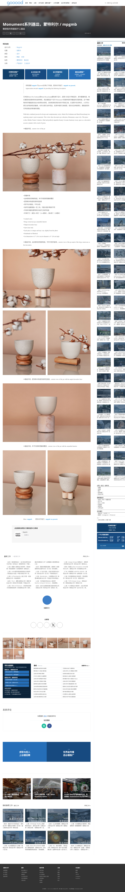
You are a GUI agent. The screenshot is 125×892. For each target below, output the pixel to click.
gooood (15, 2)
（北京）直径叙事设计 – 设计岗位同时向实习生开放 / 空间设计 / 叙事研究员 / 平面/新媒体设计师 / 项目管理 (18, 563)
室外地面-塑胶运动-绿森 (68, 691)
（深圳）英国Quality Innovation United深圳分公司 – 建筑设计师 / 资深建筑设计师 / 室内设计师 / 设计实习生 (75, 568)
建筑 (59, 872)
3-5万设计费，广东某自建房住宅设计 (13, 694)
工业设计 (27, 63)
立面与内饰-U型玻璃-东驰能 (40, 681)
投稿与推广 (48, 3)
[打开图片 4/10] (41, 643)
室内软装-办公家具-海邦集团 (69, 676)
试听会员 (74, 3)
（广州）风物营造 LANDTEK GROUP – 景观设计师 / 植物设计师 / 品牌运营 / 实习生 (75, 572)
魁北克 (26, 60)
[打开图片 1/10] (8, 643)
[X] (53, 625)
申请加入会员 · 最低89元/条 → (12, 682)
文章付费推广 (24, 872)
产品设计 (20, 63)
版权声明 (5, 876)
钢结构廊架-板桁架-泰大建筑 (40, 668)
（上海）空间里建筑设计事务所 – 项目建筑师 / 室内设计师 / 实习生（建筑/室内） (75, 577)
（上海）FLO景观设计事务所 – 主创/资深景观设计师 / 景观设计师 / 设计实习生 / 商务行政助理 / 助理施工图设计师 (75, 587)
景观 (59, 874)
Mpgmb (19, 47)
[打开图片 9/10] (8, 654)
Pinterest (78, 878)
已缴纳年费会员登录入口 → (11, 685)
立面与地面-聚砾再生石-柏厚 (40, 696)
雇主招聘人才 (24, 870)
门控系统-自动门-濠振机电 (68, 668)
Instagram (78, 876)
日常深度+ (41, 878)
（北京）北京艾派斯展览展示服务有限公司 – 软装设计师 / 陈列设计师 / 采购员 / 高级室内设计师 (47, 587)
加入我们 (5, 874)
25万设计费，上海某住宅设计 (11, 690)
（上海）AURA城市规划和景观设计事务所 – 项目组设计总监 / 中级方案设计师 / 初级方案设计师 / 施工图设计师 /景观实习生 (18, 572)
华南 (111, 45)
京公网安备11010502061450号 (76, 888)
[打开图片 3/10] (30, 643)
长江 (108, 45)
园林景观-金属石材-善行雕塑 (40, 683)
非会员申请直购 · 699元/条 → (12, 679)
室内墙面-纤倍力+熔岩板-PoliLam (70, 678)
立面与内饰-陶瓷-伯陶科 (39, 673)
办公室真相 (41, 874)
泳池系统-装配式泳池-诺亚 (68, 673)
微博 (77, 870)
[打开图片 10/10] (19, 654)
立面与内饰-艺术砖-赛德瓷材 (69, 681)
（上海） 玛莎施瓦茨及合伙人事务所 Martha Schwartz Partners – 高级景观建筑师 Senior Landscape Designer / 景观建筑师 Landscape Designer (47, 582)
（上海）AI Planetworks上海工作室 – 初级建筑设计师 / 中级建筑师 (18, 577)
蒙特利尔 (20, 60)
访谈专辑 (41, 872)
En (106, 3)
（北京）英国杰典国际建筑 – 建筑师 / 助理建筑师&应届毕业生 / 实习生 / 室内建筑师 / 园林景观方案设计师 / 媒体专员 (47, 568)
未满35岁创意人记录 (44, 876)
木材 (22, 57)
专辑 (30, 3)
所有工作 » (86, 556)
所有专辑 (41, 870)
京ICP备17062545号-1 (63, 888)
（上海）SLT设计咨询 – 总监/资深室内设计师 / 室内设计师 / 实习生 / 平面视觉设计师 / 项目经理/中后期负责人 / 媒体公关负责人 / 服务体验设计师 (47, 572)
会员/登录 (115, 3)
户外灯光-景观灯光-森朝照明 (40, 676)
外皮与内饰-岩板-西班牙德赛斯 (70, 689)
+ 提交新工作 (16, 556)
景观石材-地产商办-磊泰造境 (69, 696)
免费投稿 (5, 870)
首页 (26, 3)
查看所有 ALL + (85, 665)
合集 (59, 876)
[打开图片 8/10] (85, 643)
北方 (106, 45)
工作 (59, 870)
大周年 (40, 882)
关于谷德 (41, 3)
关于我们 (5, 872)
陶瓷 (18, 57)
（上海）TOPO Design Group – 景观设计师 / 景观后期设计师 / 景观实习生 (75, 582)
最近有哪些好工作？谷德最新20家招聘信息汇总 (47, 563)
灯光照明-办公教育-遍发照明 (69, 694)
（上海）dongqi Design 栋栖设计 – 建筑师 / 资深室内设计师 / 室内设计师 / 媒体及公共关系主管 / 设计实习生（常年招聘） (75, 563)
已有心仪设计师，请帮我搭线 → (12, 671)
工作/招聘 (56, 3)
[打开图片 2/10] (19, 643)
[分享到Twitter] (10, 33)
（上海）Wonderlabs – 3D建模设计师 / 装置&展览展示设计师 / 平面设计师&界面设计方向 (47, 577)
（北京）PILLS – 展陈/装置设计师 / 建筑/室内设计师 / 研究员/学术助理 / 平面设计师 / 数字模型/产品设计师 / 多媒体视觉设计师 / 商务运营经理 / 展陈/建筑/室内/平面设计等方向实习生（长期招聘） (18, 582)
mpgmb (34, 85)
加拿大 (19, 50)
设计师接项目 (24, 878)
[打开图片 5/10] (52, 643)
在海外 (40, 880)
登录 (45, 716)
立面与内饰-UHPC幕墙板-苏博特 (70, 671)
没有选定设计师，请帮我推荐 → (12, 674)
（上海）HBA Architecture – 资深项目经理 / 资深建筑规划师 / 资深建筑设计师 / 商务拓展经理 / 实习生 (18, 587)
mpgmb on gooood (69, 85)
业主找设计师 (24, 876)
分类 (35, 3)
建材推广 (23, 874)
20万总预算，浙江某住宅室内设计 (12, 692)
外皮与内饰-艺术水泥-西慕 (39, 691)
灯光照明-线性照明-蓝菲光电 (40, 694)
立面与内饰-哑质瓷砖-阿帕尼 (40, 678)
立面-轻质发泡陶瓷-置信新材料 (40, 686)
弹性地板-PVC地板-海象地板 (40, 671)
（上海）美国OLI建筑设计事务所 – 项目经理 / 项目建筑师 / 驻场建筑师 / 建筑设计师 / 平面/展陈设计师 (18, 568)
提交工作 (16, 805)
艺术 (59, 878)
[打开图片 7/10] (74, 643)
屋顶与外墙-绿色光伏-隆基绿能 (40, 689)
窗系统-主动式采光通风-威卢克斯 (70, 686)
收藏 (20, 33)
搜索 (123, 546)
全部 (104, 45)
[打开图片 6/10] (63, 643)
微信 (77, 872)
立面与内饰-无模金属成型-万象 (70, 683)
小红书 (77, 874)
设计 (18, 54)
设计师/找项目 (65, 3)
